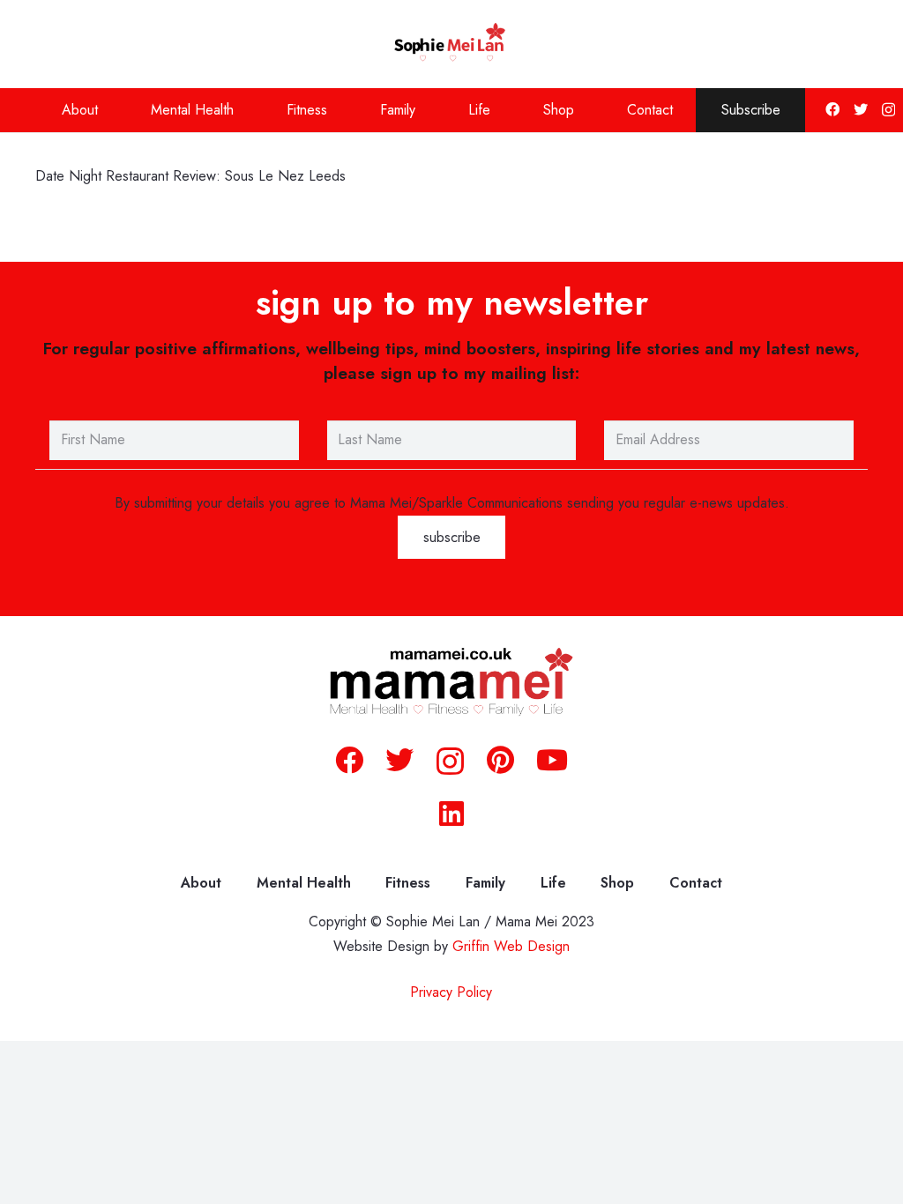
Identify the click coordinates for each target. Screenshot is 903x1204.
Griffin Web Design (511, 946)
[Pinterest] (500, 760)
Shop (617, 883)
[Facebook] (832, 109)
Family (485, 883)
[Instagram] (888, 110)
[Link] (451, 44)
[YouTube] (552, 760)
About (201, 883)
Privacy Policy (451, 992)
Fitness (407, 883)
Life (553, 883)
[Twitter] (861, 109)
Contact (695, 883)
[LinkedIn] (451, 813)
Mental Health (304, 883)
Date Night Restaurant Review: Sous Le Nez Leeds (190, 176)
